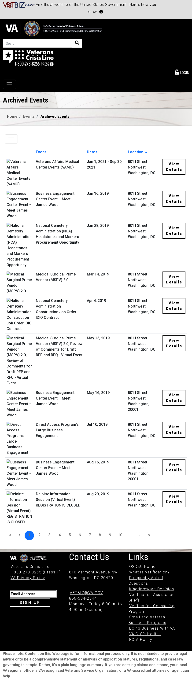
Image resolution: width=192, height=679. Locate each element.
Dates (92, 152)
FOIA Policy (140, 639)
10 (120, 535)
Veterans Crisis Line (30, 566)
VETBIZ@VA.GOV (86, 593)
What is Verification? (149, 572)
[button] (101, 11)
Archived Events (55, 116)
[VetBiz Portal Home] (19, 4)
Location (136, 152)
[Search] (77, 43)
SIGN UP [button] (30, 602)
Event (41, 152)
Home (12, 116)
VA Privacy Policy (28, 578)
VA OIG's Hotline (145, 634)
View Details (174, 167)
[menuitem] (182, 72)
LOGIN (184, 72)
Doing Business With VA (152, 628)
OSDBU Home (142, 566)
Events (29, 116)
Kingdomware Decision (151, 589)
